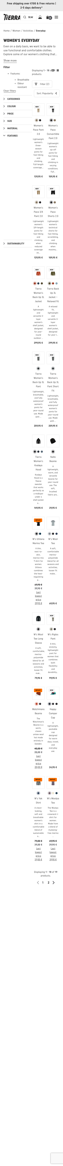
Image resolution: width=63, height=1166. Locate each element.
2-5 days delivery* (31, 7)
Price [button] (10, 113)
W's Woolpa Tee (53, 800)
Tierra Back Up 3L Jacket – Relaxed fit (53, 295)
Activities (28, 30)
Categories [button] (13, 99)
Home (7, 30)
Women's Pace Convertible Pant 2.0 (53, 132)
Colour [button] (11, 106)
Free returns (46, 3)
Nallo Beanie (53, 459)
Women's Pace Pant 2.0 (38, 129)
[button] (48, 17)
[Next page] (55, 882)
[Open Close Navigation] (56, 17)
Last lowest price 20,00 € (38, 762)
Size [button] (9, 121)
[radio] (36, 120)
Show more (10, 60)
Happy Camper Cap (53, 713)
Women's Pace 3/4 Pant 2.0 (38, 212)
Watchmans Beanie (38, 711)
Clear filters (10, 90)
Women (16, 30)
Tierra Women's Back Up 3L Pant (38, 380)
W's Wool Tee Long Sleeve (38, 638)
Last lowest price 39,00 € (38, 854)
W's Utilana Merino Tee (38, 541)
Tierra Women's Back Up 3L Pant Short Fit (53, 382)
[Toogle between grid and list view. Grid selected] (55, 71)
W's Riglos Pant (53, 636)
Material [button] (12, 128)
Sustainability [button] (15, 243)
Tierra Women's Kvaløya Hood (38, 463)
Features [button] (12, 135)
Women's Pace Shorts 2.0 (53, 212)
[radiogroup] (38, 120)
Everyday (41, 30)
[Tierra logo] (12, 17)
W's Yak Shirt (38, 800)
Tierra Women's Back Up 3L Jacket (38, 295)
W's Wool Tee (53, 541)
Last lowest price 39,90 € (38, 598)
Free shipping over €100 (21, 3)
